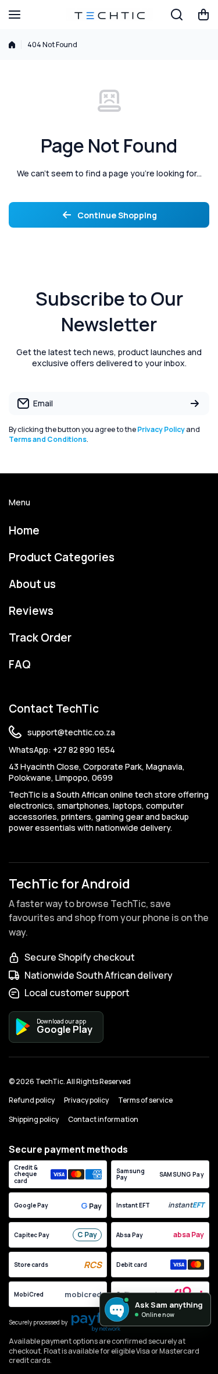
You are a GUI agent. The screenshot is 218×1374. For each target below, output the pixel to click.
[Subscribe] (194, 403)
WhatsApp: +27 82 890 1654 (62, 749)
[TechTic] (109, 14)
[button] (203, 14)
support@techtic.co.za (71, 732)
